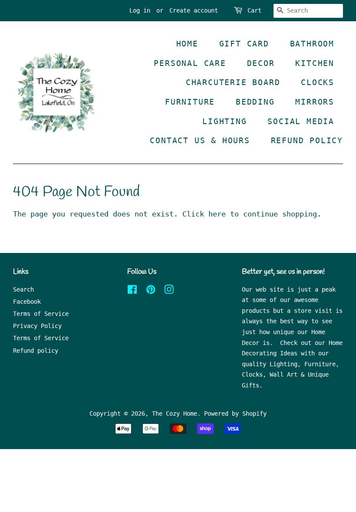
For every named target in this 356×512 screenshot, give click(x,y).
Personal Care (190, 63)
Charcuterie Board (233, 82)
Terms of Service (41, 313)
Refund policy (35, 350)
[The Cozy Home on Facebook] (132, 291)
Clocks (317, 82)
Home (187, 43)
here (217, 214)
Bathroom (312, 43)
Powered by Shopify (235, 413)
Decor (261, 63)
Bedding (255, 101)
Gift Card (244, 43)
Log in (139, 10)
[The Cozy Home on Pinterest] (150, 291)
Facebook (27, 301)
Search (23, 289)
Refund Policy (307, 140)
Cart (254, 10)
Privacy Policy (37, 325)
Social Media (300, 121)
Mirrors (314, 101)
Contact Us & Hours (200, 140)
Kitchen (314, 63)
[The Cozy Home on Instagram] (169, 291)
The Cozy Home (174, 413)
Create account (193, 10)
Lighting (224, 121)
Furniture (190, 101)
